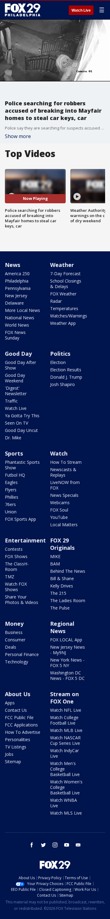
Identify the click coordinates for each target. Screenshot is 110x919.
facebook (32, 845)
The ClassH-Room (17, 566)
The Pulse (60, 608)
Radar (56, 301)
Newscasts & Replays (63, 472)
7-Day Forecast (65, 273)
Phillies (11, 497)
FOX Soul (59, 510)
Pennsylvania (18, 288)
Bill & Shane (62, 578)
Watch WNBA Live (63, 802)
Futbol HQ (15, 475)
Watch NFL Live (65, 710)
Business (14, 632)
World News (17, 325)
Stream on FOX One (64, 697)
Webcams (60, 502)
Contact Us (16, 710)
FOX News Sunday (15, 335)
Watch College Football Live (64, 720)
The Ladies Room (67, 600)
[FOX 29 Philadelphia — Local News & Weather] (22, 9)
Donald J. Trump (66, 377)
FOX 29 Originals (62, 544)
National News (19, 318)
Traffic (11, 401)
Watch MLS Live (66, 813)
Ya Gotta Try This (22, 415)
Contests (14, 549)
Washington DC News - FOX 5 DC (67, 675)
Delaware (14, 303)
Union (10, 512)
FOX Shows (16, 556)
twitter (43, 845)
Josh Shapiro (62, 384)
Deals (10, 647)
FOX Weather (63, 294)
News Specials (64, 495)
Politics (60, 353)
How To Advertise (22, 732)
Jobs (9, 754)
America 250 (17, 273)
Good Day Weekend (15, 378)
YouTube (59, 517)
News (12, 264)
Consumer (15, 640)
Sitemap (13, 761)
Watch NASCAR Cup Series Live (65, 740)
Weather (62, 264)
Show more (18, 136)
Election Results (65, 370)
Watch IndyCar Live (64, 753)
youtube (67, 845)
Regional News (62, 627)
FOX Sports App (20, 519)
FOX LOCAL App (66, 640)
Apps (10, 703)
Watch (59, 453)
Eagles (11, 482)
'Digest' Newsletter (16, 390)
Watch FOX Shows (16, 586)
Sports (14, 453)
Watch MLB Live (66, 730)
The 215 (58, 593)
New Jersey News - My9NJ (67, 649)
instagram (55, 845)
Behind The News (67, 571)
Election (58, 362)
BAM (55, 564)
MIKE (55, 556)
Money (14, 623)
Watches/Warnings (68, 316)
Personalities (17, 739)
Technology (16, 662)
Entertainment (25, 540)
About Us (17, 694)
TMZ (9, 577)
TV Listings (15, 747)
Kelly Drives (61, 586)
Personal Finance (22, 654)
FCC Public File (19, 717)
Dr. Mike (13, 438)
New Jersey (16, 295)
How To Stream (66, 462)
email (78, 845)
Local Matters (64, 524)
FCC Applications (21, 725)
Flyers (10, 490)
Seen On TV (16, 423)
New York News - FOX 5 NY (67, 662)
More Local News (22, 310)
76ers (10, 504)
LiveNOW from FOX (65, 485)
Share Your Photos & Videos (21, 599)
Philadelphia (16, 281)
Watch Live (81, 10)
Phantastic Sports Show (22, 465)
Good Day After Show (20, 365)
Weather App (63, 323)
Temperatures (64, 308)
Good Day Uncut (21, 430)
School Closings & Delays (65, 283)
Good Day (18, 353)
